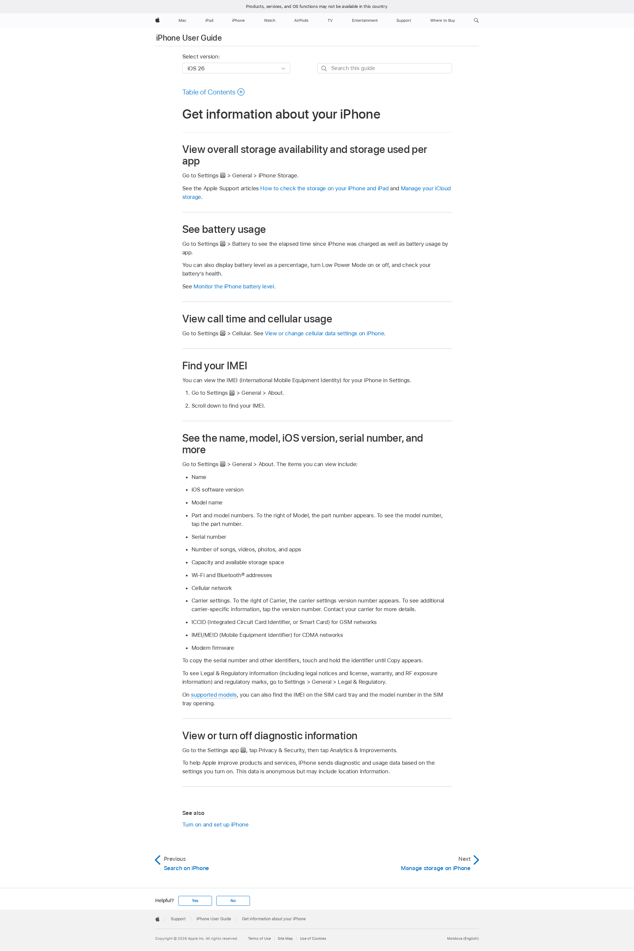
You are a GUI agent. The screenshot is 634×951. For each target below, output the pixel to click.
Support (178, 919)
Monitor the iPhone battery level (234, 286)
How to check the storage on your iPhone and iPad (324, 188)
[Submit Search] (324, 68)
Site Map (285, 938)
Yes (195, 900)
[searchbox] (384, 68)
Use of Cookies (313, 938)
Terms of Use (259, 938)
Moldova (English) (463, 938)
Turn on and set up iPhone (215, 824)
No (233, 900)
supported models (213, 694)
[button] (476, 20)
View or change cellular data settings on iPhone (324, 333)
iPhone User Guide (189, 38)
